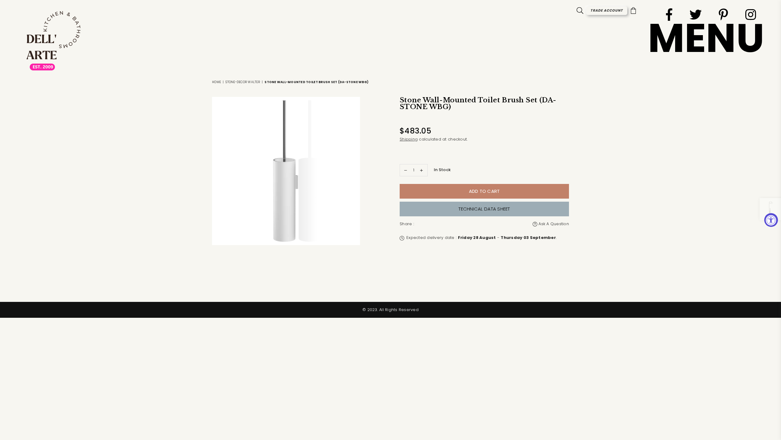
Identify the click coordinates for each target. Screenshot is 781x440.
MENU (706, 38)
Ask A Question (553, 224)
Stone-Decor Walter (242, 82)
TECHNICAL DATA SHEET (484, 209)
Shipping (409, 139)
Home (216, 82)
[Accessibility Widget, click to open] (771, 220)
